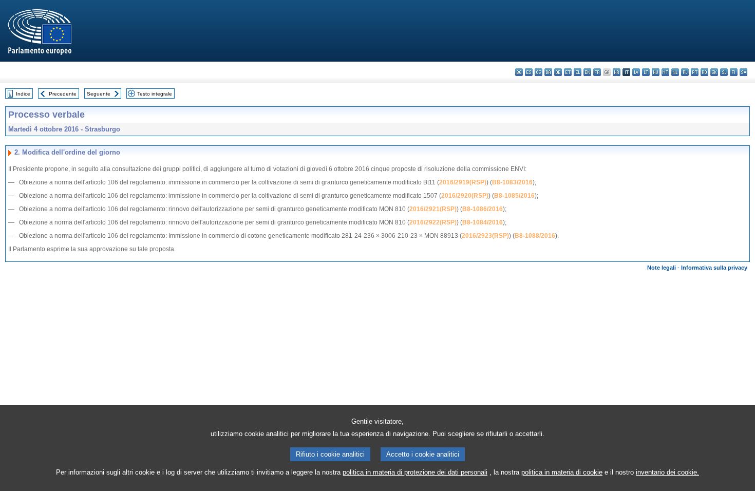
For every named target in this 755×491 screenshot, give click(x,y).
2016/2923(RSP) (485, 235)
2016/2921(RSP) (433, 209)
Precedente (63, 94)
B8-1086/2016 (482, 209)
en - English (587, 72)
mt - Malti (665, 72)
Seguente (98, 94)
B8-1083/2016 (512, 182)
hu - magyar (655, 72)
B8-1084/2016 (482, 222)
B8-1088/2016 (535, 235)
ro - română (704, 72)
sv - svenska (743, 72)
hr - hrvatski (616, 72)
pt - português (695, 72)
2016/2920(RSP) (464, 195)
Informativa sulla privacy (714, 268)
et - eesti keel (568, 72)
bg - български (519, 72)
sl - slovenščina (724, 72)
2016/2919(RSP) (462, 182)
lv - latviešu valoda (636, 72)
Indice (23, 94)
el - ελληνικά (577, 72)
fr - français (597, 72)
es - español (529, 72)
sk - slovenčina (714, 72)
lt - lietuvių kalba (646, 72)
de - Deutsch (558, 72)
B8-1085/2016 (514, 195)
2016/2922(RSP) (433, 222)
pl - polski (685, 72)
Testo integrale (154, 94)
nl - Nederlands (675, 72)
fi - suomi (734, 72)
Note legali (661, 268)
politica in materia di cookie (561, 472)
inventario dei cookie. (667, 472)
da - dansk (548, 72)
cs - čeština (538, 72)
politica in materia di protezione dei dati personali (415, 472)
